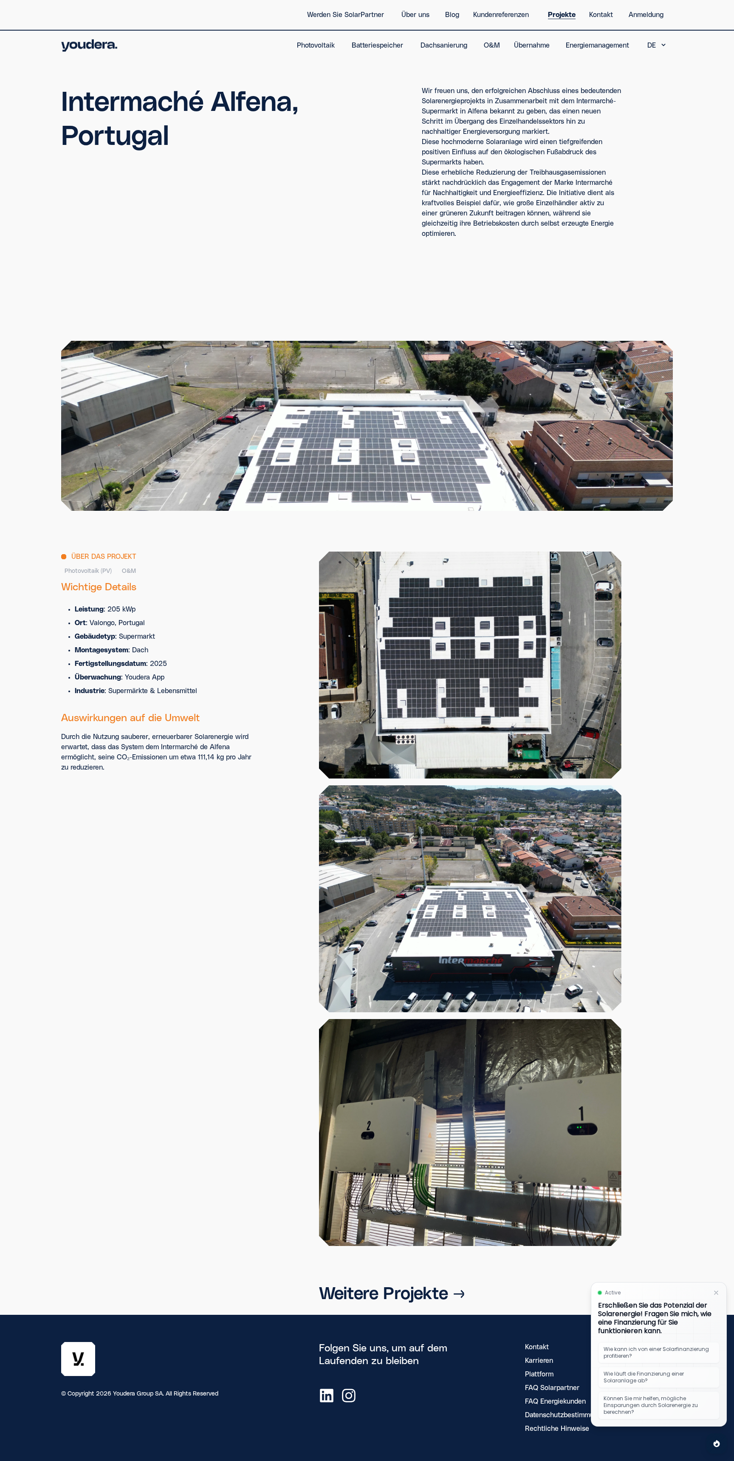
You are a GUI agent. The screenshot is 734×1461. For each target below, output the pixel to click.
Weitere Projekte (383, 1293)
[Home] (89, 45)
